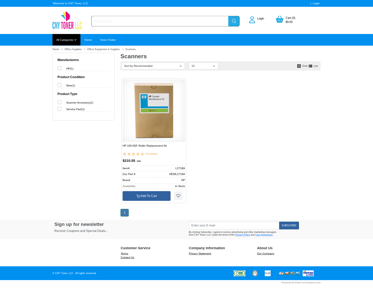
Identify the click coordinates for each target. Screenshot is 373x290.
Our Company (265, 253)
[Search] (234, 21)
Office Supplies (73, 49)
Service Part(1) (75, 109)
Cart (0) (290, 17)
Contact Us (127, 257)
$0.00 (289, 22)
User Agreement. (264, 234)
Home (88, 39)
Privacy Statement (200, 253)
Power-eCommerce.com (308, 282)
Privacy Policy (242, 234)
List (315, 65)
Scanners (130, 49)
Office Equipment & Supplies (103, 49)
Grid (304, 65)
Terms (124, 253)
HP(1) (69, 68)
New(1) (70, 85)
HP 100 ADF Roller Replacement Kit (145, 145)
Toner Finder (108, 39)
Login (260, 18)
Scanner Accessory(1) (79, 102)
